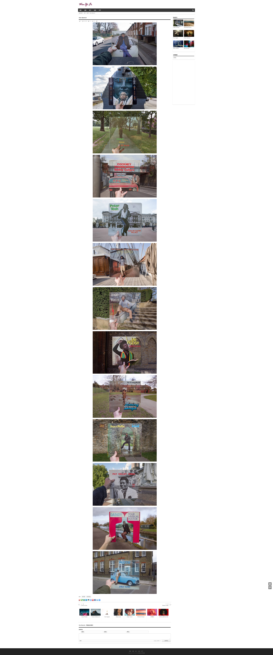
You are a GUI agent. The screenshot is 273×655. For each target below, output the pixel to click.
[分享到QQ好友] (88, 600)
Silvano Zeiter (165, 605)
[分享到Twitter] (97, 600)
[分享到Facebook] (95, 600)
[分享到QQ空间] (84, 600)
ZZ (80, 21)
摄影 (80, 10)
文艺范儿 (89, 596)
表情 (80, 640)
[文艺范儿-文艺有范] (86, 1)
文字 (100, 10)
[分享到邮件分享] (91, 600)
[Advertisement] (183, 82)
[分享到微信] (82, 600)
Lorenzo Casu (84, 605)
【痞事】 (175, 57)
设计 (90, 10)
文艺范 (83, 596)
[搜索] (193, 10)
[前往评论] (270, 587)
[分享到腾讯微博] (86, 600)
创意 (85, 10)
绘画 (95, 10)
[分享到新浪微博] (80, 600)
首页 (85, 13)
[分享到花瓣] (93, 600)
